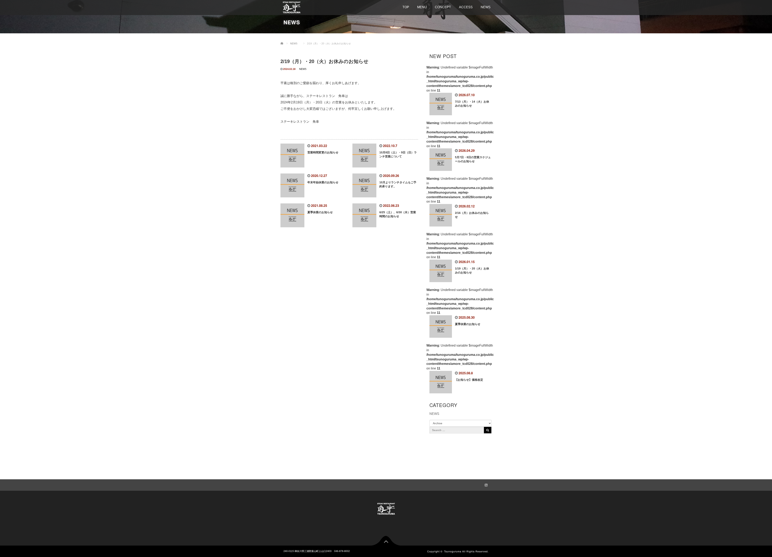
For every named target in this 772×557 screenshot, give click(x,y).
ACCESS (466, 7)
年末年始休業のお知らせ (322, 182)
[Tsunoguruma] (291, 7)
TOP (405, 7)
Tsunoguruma (452, 551)
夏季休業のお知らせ (320, 212)
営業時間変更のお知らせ (322, 152)
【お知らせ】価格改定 (469, 379)
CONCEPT (443, 7)
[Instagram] (485, 484)
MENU (422, 7)
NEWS (486, 7)
